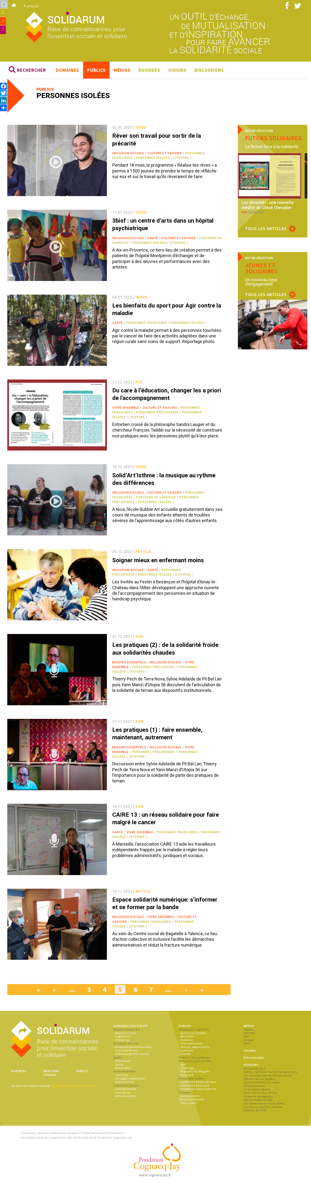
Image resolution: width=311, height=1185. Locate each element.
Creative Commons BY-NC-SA (73, 1086)
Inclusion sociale (128, 153)
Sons (247, 1043)
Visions (177, 70)
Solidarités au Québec (260, 1079)
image (141, 297)
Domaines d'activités (130, 1026)
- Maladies (186, 1036)
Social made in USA (258, 1100)
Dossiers (149, 70)
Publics (96, 70)
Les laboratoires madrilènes (264, 1103)
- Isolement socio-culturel (197, 1089)
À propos (31, 6)
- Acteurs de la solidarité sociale (191, 1097)
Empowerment (254, 1086)
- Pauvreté (186, 1075)
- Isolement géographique (197, 1082)
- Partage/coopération (129, 1078)
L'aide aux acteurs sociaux (263, 1107)
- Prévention (122, 1061)
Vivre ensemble (125, 407)
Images (249, 1040)
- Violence (186, 1040)
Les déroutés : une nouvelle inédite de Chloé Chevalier (268, 204)
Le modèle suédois (257, 1089)
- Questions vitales (192, 1033)
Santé (152, 238)
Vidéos (248, 1029)
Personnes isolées (153, 158)
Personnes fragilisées (146, 323)
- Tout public (188, 1103)
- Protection (121, 1040)
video (141, 127)
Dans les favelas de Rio (260, 1093)
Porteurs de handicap (156, 497)
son (139, 637)
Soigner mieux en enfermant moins (158, 560)
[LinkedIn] (3, 100)
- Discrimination (191, 1043)
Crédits (82, 1071)
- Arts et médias (125, 1096)
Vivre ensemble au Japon (262, 1082)
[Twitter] (3, 93)
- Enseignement (124, 1089)
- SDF (182, 1064)
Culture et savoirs (164, 153)
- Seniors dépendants (194, 1047)
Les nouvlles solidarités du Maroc (268, 1075)
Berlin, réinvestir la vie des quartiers (270, 1072)
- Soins (118, 1064)
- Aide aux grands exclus (131, 1054)
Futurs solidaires (273, 138)
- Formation (122, 1092)
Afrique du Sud (254, 1068)
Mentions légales (51, 1072)
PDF (246, 1036)
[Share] (3, 107)
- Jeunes (185, 1054)
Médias (122, 70)
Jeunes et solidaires (261, 268)
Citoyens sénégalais (258, 1096)
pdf (139, 382)
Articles (249, 1033)
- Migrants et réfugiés (194, 1071)
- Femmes (186, 1050)
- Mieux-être (122, 1068)
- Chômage (186, 1068)
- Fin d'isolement (125, 1050)
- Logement (121, 1036)
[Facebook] (3, 86)
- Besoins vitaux (125, 1033)
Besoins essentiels (129, 662)
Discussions (209, 70)
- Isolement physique (194, 1085)
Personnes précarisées (157, 412)
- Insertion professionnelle (132, 1047)
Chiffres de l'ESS (255, 1110)
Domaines (67, 70)
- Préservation (123, 1082)
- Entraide (120, 1075)
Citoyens (181, 158)
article (143, 552)
